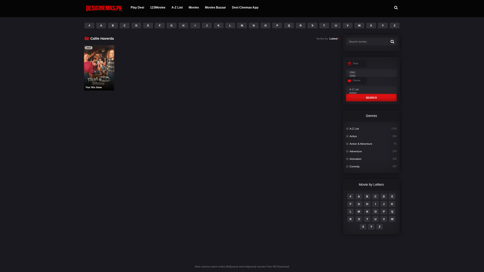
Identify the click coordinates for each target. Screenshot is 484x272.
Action (353, 136)
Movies (194, 7)
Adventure (356, 151)
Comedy (355, 166)
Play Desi (137, 7)
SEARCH (371, 97)
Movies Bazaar (215, 7)
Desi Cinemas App (245, 7)
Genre (356, 80)
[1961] (371, 72)
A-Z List (177, 7)
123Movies (157, 7)
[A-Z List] (371, 89)
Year (355, 63)
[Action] (371, 93)
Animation (355, 158)
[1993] (371, 76)
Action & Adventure (361, 143)
